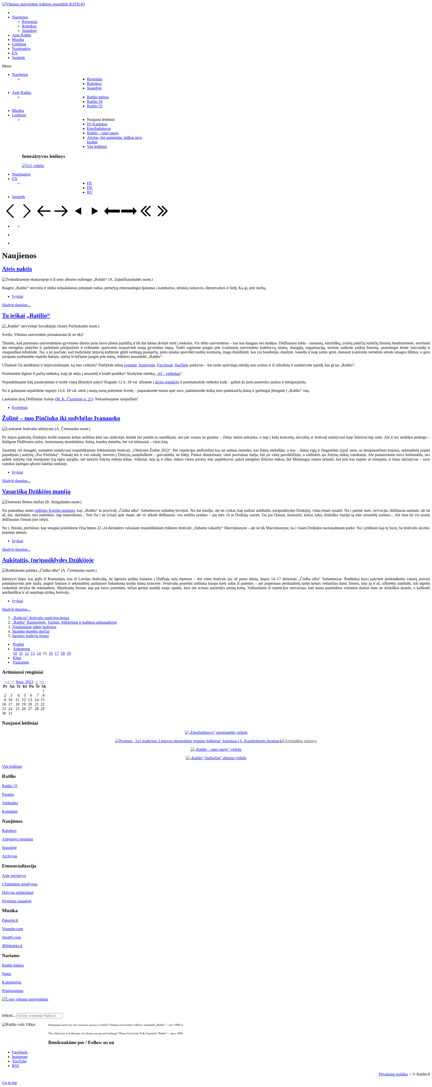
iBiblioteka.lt (12, 946)
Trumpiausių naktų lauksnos (34, 627)
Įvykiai (17, 296)
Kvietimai (20, 407)
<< (7, 682)
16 (51, 653)
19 (69, 653)
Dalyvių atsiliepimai (18, 892)
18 (63, 653)
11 (21, 653)
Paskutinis (21, 662)
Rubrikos (9, 830)
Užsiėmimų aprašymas (20, 884)
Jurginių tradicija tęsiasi (30, 636)
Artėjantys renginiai (17, 839)
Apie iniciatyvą (14, 875)
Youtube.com (12, 929)
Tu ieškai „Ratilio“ (26, 315)
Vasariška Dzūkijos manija (36, 491)
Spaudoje (9, 847)
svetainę (130, 365)
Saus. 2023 (24, 682)
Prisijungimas (12, 991)
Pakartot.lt (10, 920)
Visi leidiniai (12, 766)
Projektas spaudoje (17, 901)
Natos (6, 974)
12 (27, 653)
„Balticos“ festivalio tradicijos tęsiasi (40, 618)
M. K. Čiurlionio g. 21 (74, 399)
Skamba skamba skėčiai (31, 631)
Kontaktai (10, 811)
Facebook (20, 1052)
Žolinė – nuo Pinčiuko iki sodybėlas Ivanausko (61, 418)
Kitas (17, 658)
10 (15, 653)
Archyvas (9, 856)
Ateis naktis (17, 269)
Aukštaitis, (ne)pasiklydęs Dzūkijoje (48, 560)
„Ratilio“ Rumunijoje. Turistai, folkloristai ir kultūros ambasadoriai (64, 622)
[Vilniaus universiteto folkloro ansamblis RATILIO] (43, 4)
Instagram (20, 1057)
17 (57, 653)
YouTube (19, 1061)
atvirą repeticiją (167, 382)
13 (33, 653)
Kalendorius (11, 982)
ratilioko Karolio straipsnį (54, 510)
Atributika (10, 803)
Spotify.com (11, 937)
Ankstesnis (21, 649)
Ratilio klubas (13, 965)
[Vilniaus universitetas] (25, 999)
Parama (8, 794)
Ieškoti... (9, 1015)
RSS (15, 1066)
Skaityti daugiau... (16, 305)
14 (39, 653)
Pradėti (18, 644)
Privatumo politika (393, 1074)
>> (42, 682)
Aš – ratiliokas (169, 373)
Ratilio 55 (10, 786)
